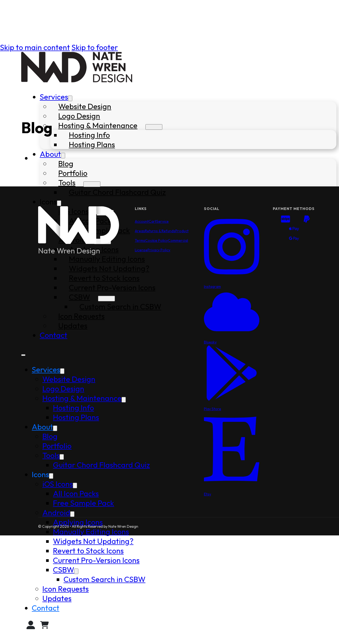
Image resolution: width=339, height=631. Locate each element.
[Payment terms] (294, 229)
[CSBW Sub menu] (76, 571)
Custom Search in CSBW (104, 579)
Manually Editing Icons (91, 531)
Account (142, 221)
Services (54, 96)
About (50, 154)
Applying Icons (78, 522)
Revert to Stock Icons (88, 550)
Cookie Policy (156, 240)
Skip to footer (95, 47)
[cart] (44, 626)
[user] (31, 626)
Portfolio (72, 173)
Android (56, 512)
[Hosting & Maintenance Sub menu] (153, 127)
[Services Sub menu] (70, 98)
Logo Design (79, 115)
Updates (57, 598)
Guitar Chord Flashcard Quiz (117, 192)
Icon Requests (65, 588)
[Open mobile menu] (23, 355)
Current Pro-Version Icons (96, 560)
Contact (45, 607)
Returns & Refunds (160, 231)
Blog (65, 163)
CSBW (63, 569)
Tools (66, 182)
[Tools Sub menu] (91, 184)
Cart (152, 221)
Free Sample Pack (83, 503)
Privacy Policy (159, 250)
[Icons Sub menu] (59, 203)
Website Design (84, 106)
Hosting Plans (92, 144)
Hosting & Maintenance (97, 125)
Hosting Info (89, 135)
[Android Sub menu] (72, 514)
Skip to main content (35, 47)
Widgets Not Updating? (93, 541)
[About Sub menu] (63, 155)
